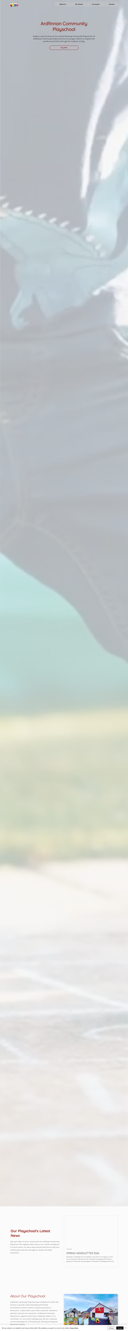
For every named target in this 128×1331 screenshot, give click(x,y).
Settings (111, 1328)
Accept (120, 1328)
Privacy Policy (74, 1328)
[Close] (126, 1328)
